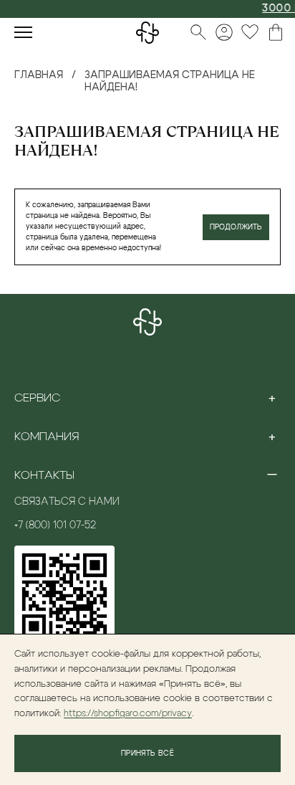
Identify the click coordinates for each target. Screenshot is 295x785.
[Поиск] (198, 32)
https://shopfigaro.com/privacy (128, 713)
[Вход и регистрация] (224, 32)
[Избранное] (249, 32)
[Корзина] (275, 32)
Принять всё (147, 753)
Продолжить (236, 227)
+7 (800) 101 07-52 (55, 525)
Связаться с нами (67, 502)
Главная (38, 75)
